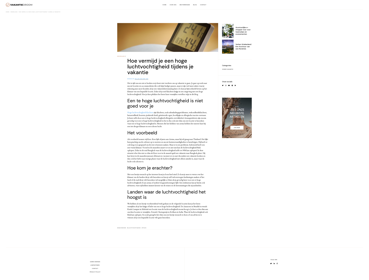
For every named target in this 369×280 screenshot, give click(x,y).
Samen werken (95, 262)
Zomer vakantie (227, 69)
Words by (137, 79)
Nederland (14, 12)
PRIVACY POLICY (95, 272)
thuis (144, 228)
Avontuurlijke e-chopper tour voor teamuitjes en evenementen (243, 30)
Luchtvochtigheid (134, 228)
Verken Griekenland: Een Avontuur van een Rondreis (244, 46)
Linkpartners (95, 265)
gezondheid (122, 228)
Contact (95, 268)
